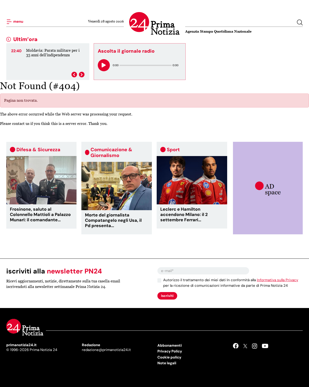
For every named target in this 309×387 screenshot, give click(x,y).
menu (18, 21)
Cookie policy (169, 357)
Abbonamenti (169, 345)
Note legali (166, 363)
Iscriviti (167, 296)
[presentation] (74, 74)
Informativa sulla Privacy (277, 280)
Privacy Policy (169, 351)
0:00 (116, 65)
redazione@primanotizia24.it (106, 349)
